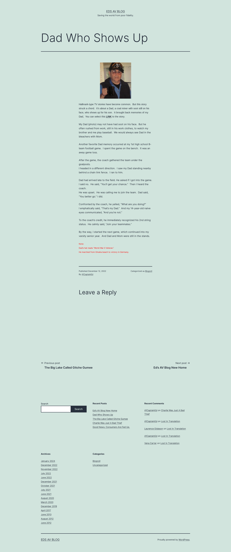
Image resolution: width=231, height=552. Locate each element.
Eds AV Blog (115, 11)
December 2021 (49, 481)
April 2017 (46, 510)
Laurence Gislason (153, 428)
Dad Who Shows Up (103, 414)
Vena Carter (150, 443)
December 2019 (49, 506)
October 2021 (48, 485)
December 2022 (49, 465)
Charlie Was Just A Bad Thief (107, 423)
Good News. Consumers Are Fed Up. (111, 427)
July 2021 (46, 490)
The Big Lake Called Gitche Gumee (110, 419)
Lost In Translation (170, 421)
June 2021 (46, 494)
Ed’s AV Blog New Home (105, 410)
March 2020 (47, 502)
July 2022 (46, 473)
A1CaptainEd (87, 274)
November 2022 (49, 469)
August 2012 (47, 518)
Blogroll (148, 271)
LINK (109, 116)
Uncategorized (100, 465)
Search (44, 403)
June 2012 (46, 523)
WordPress (184, 539)
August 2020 (47, 498)
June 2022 (46, 477)
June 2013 (46, 514)
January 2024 (48, 461)
